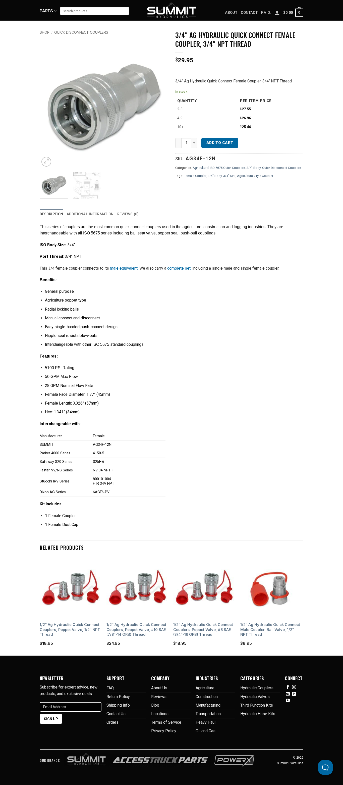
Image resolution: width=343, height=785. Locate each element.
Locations (159, 713)
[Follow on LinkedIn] (294, 694)
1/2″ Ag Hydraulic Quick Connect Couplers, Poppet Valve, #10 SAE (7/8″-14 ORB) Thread (136, 629)
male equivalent (124, 268)
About (231, 13)
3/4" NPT (229, 176)
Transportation (208, 713)
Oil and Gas (205, 730)
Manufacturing (208, 705)
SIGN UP (51, 719)
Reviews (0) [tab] (128, 214)
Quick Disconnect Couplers (81, 32)
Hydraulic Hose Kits (257, 713)
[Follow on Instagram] (294, 687)
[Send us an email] (288, 694)
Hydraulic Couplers (256, 687)
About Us (159, 687)
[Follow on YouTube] (288, 700)
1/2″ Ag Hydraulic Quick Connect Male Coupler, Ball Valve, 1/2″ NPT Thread (270, 629)
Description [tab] (51, 214)
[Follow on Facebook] (288, 687)
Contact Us (116, 713)
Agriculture (205, 687)
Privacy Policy (163, 730)
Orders (112, 722)
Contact (249, 13)
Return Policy (118, 696)
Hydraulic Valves (255, 696)
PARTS (46, 10)
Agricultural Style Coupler (255, 176)
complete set (179, 268)
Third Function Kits (256, 705)
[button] (293, 12)
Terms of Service (166, 722)
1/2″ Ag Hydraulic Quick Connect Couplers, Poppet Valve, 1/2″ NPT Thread (70, 629)
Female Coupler (195, 176)
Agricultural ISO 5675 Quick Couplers (219, 168)
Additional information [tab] (90, 214)
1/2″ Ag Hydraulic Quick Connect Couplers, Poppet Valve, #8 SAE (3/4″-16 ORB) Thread (203, 629)
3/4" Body (254, 168)
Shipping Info (118, 705)
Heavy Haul (205, 722)
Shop (44, 32)
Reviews (158, 696)
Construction (207, 696)
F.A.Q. (266, 13)
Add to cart (219, 142)
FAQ (110, 687)
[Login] (277, 12)
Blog (155, 705)
